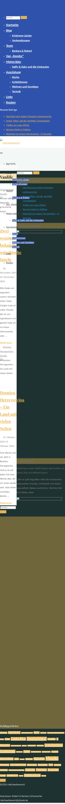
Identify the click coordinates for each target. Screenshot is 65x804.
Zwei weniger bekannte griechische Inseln (10, 245)
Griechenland (53, 745)
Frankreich (31, 746)
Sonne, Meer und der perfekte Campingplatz (28, 121)
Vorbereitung (32, 775)
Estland (24, 746)
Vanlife (3, 194)
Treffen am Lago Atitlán (17, 125)
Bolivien (43, 733)
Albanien (3, 733)
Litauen (22, 759)
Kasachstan (46, 752)
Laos (16, 759)
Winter (43, 776)
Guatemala (7, 751)
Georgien (40, 746)
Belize (37, 732)
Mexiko (52, 758)
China (7, 739)
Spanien (30, 769)
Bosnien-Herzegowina (55, 733)
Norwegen (43, 765)
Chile (2, 739)
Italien (26, 751)
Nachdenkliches (18, 765)
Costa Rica (18, 739)
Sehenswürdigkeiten (16, 770)
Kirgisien (54, 752)
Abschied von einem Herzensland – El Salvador (29, 134)
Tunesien (53, 769)
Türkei (3, 775)
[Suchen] (24, 17)
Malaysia (29, 759)
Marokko (39, 758)
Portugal (57, 765)
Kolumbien (7, 758)
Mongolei (4, 765)
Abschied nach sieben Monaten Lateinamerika (28, 116)
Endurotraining (16, 746)
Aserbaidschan (27, 733)
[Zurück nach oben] (3, 780)
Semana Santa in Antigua (18, 130)
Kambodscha (36, 752)
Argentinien (14, 732)
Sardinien (4, 770)
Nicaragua (32, 765)
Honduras (19, 752)
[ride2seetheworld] (10, 143)
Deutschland (37, 739)
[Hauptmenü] (1, 152)
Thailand (41, 769)
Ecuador (51, 739)
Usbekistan (12, 775)
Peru (50, 765)
